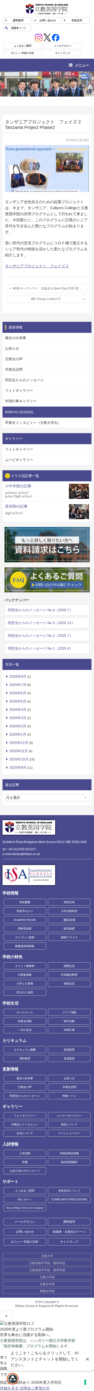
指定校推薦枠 (69, 1162)
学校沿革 (69, 902)
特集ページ (69, 1095)
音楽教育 (69, 1058)
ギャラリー (13, 1106)
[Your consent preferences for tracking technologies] (85, 1382)
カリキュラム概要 (25, 1049)
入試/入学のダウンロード (24, 1170)
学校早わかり (25, 910)
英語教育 (69, 1049)
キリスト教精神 (24, 965)
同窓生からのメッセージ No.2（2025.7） (40, 636)
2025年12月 (18, 743)
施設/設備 (69, 919)
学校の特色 (13, 957)
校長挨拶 (69, 928)
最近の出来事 (15, 338)
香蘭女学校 (47, 1291)
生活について (25, 1133)
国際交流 (69, 965)
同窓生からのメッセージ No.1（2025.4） (40, 648)
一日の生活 (25, 1029)
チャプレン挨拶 (24, 937)
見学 (76, 20)
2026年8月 (17, 676)
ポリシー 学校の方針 (22, 53)
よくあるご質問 (22, 45)
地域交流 (69, 983)
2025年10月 (18, 759)
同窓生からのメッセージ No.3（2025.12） (41, 623)
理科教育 (24, 1058)
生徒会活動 (25, 1021)
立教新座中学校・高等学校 (47, 1270)
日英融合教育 (69, 974)
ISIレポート (25, 1199)
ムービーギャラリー (69, 1115)
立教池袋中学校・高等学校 (47, 1263)
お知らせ (12, 348)
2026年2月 (17, 726)
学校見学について (69, 1190)
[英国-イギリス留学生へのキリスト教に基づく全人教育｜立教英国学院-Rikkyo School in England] (47, 9)
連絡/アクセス (69, 937)
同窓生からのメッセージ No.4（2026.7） (40, 610)
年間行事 (69, 1029)
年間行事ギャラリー (21, 401)
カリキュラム (15, 1040)
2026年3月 (17, 718)
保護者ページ (18, 28)
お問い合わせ (47, 20)
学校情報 (11, 893)
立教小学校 (47, 1277)
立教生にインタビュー (25, 1124)
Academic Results (25, 919)
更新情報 (11, 1069)
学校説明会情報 (69, 1153)
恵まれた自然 (25, 992)
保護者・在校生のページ (69, 1231)
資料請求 (69, 1221)
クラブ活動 (69, 1012)
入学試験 (24, 1153)
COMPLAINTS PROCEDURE (69, 1199)
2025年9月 (17, 767)
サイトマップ (62, 53)
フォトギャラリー (19, 391)
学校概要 (24, 902)
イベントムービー (69, 1133)
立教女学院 (47, 1284)
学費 (25, 1162)
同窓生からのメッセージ (24, 380)
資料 (18, 20)
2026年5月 (17, 701)
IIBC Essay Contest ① (46, 299)
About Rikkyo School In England (25, 1207)
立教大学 (47, 1256)
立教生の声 (14, 359)
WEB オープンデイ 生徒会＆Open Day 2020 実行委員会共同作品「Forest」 (49, 288)
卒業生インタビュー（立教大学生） (33, 423)
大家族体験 (25, 974)
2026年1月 (17, 734)
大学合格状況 (69, 910)
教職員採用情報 (24, 946)
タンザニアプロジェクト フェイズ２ (37, 266)
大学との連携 (25, 983)
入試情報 (11, 1144)
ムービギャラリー (19, 460)
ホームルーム (25, 1012)
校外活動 (69, 1021)
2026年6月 (17, 693)
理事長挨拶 (25, 928)
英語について (69, 1124)
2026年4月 (17, 710)
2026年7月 (17, 685)
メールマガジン (62, 45)
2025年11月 (18, 751)
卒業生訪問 (14, 369)
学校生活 (11, 1003)
